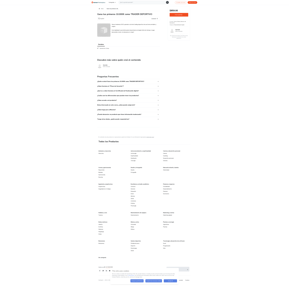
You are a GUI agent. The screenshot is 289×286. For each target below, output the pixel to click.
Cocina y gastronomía (104, 167)
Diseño (132, 170)
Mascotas (101, 153)
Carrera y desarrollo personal (171, 151)
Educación (133, 191)
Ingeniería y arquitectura (105, 184)
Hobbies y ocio (102, 213)
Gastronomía (101, 175)
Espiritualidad (134, 156)
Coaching (165, 156)
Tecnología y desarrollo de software (174, 241)
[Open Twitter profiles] (103, 271)
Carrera (165, 153)
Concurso (133, 186)
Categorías (111, 2)
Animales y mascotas (104, 151)
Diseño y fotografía (136, 167)
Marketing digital (167, 215)
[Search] (167, 2)
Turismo (100, 215)
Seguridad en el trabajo (104, 189)
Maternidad (166, 170)
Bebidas (100, 172)
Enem (132, 194)
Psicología (133, 206)
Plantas (165, 227)
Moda (99, 234)
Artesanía (133, 224)
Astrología (133, 153)
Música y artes (135, 222)
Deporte (133, 246)
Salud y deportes (136, 241)
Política (133, 203)
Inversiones (166, 194)
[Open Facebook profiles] (100, 271)
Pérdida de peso (135, 243)
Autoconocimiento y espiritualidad (141, 151)
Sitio (164, 248)
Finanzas (165, 191)
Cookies (187, 280)
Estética (100, 227)
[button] (127, 81)
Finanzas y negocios (169, 184)
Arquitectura (101, 186)
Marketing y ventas (168, 213)
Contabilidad (166, 186)
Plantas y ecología (168, 222)
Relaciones (101, 241)
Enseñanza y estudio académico (140, 184)
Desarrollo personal (168, 158)
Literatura (133, 201)
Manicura (100, 229)
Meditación (134, 158)
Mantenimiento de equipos (138, 213)
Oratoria (165, 160)
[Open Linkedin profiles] (106, 271)
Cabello (100, 224)
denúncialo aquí (150, 137)
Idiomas (133, 196)
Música (132, 229)
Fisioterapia (134, 248)
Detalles (101, 44)
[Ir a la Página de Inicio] (99, 2)
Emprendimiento (167, 189)
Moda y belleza (102, 222)
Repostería (101, 170)
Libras (132, 198)
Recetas (100, 177)
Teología (133, 160)
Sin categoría (102, 257)
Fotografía (133, 172)
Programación (166, 246)
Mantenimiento (135, 215)
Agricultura (166, 224)
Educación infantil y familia (171, 167)
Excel (164, 243)
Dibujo (132, 227)
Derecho (133, 189)
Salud (132, 250)
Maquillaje (101, 232)
